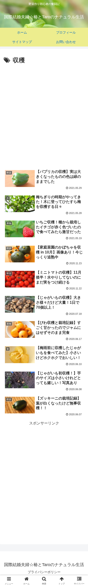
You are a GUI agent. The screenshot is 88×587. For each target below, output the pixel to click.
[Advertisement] (44, 112)
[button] (79, 453)
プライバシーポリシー (44, 572)
